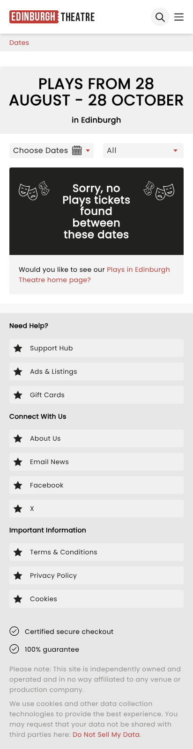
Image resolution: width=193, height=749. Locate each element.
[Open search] (160, 16)
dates (19, 42)
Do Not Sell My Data (106, 734)
